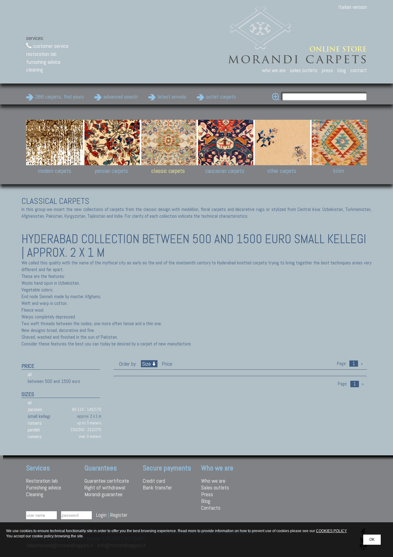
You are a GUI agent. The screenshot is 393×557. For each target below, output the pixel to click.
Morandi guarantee (103, 494)
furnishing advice (43, 61)
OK (372, 539)
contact (358, 70)
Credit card (154, 480)
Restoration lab (42, 480)
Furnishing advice (43, 487)
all (30, 374)
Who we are (213, 480)
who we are (274, 70)
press (327, 70)
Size (146, 363)
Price (166, 363)
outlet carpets (221, 96)
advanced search (120, 96)
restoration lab (41, 53)
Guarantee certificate (106, 480)
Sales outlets (215, 487)
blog (341, 70)
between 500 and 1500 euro (54, 381)
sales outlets (303, 70)
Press (207, 494)
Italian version (352, 6)
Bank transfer (157, 487)
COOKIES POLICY (331, 531)
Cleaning (34, 494)
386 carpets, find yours (59, 96)
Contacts (210, 507)
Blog (205, 500)
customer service (50, 45)
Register (118, 514)
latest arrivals (172, 96)
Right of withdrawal (104, 487)
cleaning (34, 69)
